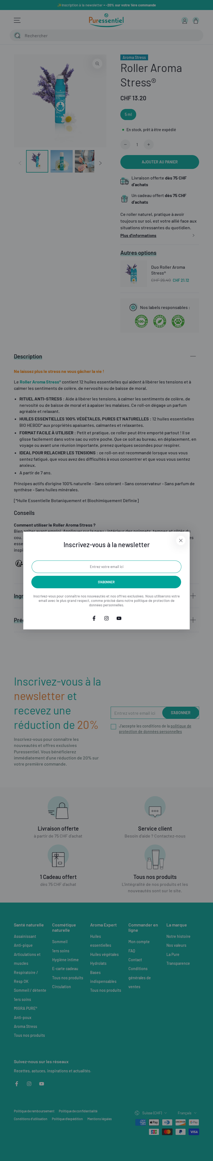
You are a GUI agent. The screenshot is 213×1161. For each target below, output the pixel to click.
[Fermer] (181, 540)
